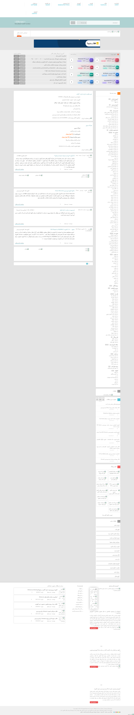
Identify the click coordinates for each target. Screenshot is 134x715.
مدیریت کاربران (113, 208)
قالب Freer (114, 300)
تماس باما (80, 593)
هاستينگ (115, 214)
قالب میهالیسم (114, 324)
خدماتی (115, 176)
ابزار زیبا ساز (114, 115)
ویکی (115, 219)
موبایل (115, 281)
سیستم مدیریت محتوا (112, 186)
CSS (28, 210)
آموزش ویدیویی (114, 104)
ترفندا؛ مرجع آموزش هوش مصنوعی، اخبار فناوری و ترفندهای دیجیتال (49, 62)
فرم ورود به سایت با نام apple (67, 210)
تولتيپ (115, 268)
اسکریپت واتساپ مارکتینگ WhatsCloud (111, 413)
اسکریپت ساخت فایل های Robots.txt (48, 597)
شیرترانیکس (114, 252)
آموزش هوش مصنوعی (113, 563)
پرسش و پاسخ (114, 220)
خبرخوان (115, 271)
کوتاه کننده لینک (113, 229)
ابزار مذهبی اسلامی (112, 124)
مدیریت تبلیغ (114, 198)
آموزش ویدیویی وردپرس (111, 106)
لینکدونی (115, 193)
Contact (91, 708)
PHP (116, 102)
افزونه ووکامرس (113, 247)
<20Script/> (20, 22)
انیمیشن (115, 262)
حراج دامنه (116, 572)
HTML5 (32, 210)
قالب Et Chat (114, 297)
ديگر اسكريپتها (114, 181)
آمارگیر (115, 137)
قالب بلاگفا (114, 338)
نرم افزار (116, 354)
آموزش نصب (114, 346)
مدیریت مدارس (113, 205)
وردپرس (115, 351)
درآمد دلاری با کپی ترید (113, 533)
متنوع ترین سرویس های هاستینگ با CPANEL (69, 96)
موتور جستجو (114, 210)
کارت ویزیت (114, 384)
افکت (115, 259)
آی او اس (115, 289)
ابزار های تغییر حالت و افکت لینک (110, 126)
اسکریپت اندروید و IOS (112, 144)
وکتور (115, 382)
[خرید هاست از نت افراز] (85, 176)
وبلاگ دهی (114, 215)
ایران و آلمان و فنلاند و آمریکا (73, 140)
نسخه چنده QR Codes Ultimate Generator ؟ (55, 71)
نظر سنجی (114, 212)
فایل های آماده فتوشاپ (112, 377)
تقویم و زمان (114, 266)
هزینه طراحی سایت (114, 538)
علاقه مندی (114, 188)
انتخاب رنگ (114, 261)
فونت (115, 379)
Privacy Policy (101, 708)
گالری (115, 283)
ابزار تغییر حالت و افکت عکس (110, 112)
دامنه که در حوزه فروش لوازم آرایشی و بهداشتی (54, 74)
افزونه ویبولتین (114, 248)
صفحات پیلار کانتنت (61, 77)
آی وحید (102, 712)
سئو (116, 349)
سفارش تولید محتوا (114, 542)
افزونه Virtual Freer (112, 236)
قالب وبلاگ (115, 337)
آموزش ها (114, 348)
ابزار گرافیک (114, 359)
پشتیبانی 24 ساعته (75, 143)
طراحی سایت (114, 362)
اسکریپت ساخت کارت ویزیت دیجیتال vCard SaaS (109, 418)
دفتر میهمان (114, 180)
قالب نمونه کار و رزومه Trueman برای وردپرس (46, 618)
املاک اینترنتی (114, 156)
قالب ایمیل (114, 316)
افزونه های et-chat (113, 241)
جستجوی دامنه (113, 168)
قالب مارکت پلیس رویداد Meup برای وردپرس (110, 407)
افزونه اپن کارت (113, 238)
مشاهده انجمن (17, 53)
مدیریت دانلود (114, 200)
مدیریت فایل (114, 203)
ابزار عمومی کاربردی (112, 119)
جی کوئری (116, 254)
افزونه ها (27, 190)
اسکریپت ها (23, 210)
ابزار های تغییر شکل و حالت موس (110, 127)
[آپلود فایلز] (116, 31)
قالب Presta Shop (113, 305)
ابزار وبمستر (115, 110)
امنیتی (115, 158)
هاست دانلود (83, 712)
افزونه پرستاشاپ (113, 250)
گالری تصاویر (114, 231)
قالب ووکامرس (113, 329)
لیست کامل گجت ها (108, 515)
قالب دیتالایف (114, 321)
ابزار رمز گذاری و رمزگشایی (111, 114)
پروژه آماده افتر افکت (112, 368)
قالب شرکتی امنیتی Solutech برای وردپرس (46, 611)
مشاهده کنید (93, 628)
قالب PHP (114, 304)
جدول (115, 269)
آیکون (115, 372)
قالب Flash (114, 299)
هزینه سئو (116, 525)
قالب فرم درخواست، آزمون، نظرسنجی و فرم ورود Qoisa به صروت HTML (108, 447)
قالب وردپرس (114, 328)
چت (116, 224)
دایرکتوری (114, 178)
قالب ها (116, 294)
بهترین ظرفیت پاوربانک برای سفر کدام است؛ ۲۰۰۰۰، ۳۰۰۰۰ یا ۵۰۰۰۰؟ (48, 59)
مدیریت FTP (114, 364)
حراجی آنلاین (114, 169)
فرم (116, 274)
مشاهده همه (73, 54)
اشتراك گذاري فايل (113, 152)
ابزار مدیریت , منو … (112, 122)
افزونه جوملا (114, 240)
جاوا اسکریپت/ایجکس (112, 166)
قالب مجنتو (114, 322)
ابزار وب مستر (114, 357)
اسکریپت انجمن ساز (61, 56)
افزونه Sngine (114, 235)
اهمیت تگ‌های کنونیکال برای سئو (58, 80)
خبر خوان (115, 171)
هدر (116, 380)
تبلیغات (80, 588)
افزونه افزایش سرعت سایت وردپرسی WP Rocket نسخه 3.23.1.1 (108, 425)
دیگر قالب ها (114, 295)
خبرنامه (115, 173)
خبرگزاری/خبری (113, 174)
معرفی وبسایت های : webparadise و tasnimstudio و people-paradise (49, 68)
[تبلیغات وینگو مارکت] (108, 394)
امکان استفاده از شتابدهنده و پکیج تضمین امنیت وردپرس (66, 114)
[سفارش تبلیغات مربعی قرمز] (24, 175)
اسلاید (115, 256)
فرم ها (18, 210)
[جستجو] (73, 22)
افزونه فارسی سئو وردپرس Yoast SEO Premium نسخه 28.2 (108, 433)
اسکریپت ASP (114, 142)
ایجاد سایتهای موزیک (112, 159)
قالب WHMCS (114, 309)
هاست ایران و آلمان (75, 131)
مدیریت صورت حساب (112, 202)
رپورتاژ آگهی (115, 285)
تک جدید (117, 559)
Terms (105, 708)
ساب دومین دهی (113, 185)
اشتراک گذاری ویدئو (112, 154)
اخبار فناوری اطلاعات (22, 155)
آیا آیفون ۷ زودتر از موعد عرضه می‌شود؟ (64, 155)
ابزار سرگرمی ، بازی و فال (111, 117)
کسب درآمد (114, 227)
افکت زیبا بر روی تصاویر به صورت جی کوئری (46, 604)
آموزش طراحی (115, 99)
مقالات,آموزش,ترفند (113, 344)
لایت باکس (114, 276)
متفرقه (115, 278)
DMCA (95, 708)
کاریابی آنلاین (114, 225)
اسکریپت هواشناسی (112, 149)
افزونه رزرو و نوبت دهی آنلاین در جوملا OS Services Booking (42, 589)
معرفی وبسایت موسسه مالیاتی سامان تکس (55, 65)
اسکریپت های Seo (113, 147)
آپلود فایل (117, 576)
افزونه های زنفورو (113, 243)
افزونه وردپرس (20, 190)
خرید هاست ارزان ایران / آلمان (84, 94)
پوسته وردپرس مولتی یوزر (111, 334)
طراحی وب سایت (108, 712)
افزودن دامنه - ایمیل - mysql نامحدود (71, 99)
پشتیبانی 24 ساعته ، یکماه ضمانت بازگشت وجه (68, 111)
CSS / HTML (114, 100)
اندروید (115, 291)
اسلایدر (115, 141)
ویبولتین (115, 331)
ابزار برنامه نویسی (113, 355)
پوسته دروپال (114, 333)
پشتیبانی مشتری (113, 222)
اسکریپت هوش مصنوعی (111, 151)
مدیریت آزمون (114, 195)
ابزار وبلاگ (79, 595)
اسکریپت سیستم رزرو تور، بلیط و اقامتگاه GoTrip (109, 453)
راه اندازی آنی (76, 108)
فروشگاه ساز (114, 191)
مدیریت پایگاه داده (113, 207)
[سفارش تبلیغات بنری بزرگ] (85, 175)
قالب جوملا (114, 319)
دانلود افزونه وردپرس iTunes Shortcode (65, 190)
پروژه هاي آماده (114, 366)
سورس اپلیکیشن (114, 288)
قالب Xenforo (114, 311)
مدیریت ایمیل (114, 197)
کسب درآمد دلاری (115, 546)
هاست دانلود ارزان (114, 567)
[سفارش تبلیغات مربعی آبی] (38, 175)
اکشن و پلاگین (114, 374)
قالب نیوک (114, 326)
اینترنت (115, 108)
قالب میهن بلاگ (113, 342)
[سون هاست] (110, 31)
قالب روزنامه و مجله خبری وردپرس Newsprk (110, 459)
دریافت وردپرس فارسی (77, 611)
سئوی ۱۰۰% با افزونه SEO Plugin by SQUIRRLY (63, 229)
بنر (116, 375)
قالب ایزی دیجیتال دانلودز (111, 314)
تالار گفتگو (114, 163)
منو (116, 279)
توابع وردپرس (79, 602)
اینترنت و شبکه (113, 360)
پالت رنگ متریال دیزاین (77, 608)
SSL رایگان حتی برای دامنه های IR (71, 105)
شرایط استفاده (78, 606)
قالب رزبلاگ (114, 340)
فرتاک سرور (89, 125)
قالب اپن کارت (114, 312)
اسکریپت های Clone (112, 146)
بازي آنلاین (114, 161)
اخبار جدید (116, 550)
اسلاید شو (114, 257)
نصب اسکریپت (79, 604)
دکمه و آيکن (114, 273)
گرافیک (116, 370)
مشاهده (19, 36)
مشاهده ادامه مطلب (19, 169)
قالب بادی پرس (113, 317)
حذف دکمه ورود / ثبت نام (60, 83)
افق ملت (117, 529)
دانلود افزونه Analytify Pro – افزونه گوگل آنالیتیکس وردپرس (108, 440)
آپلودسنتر (115, 139)
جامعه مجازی (114, 164)
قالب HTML (114, 302)
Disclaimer (110, 708)
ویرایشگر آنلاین (113, 217)
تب (116, 264)
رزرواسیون (114, 183)
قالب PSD (114, 307)
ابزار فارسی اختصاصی (112, 120)
